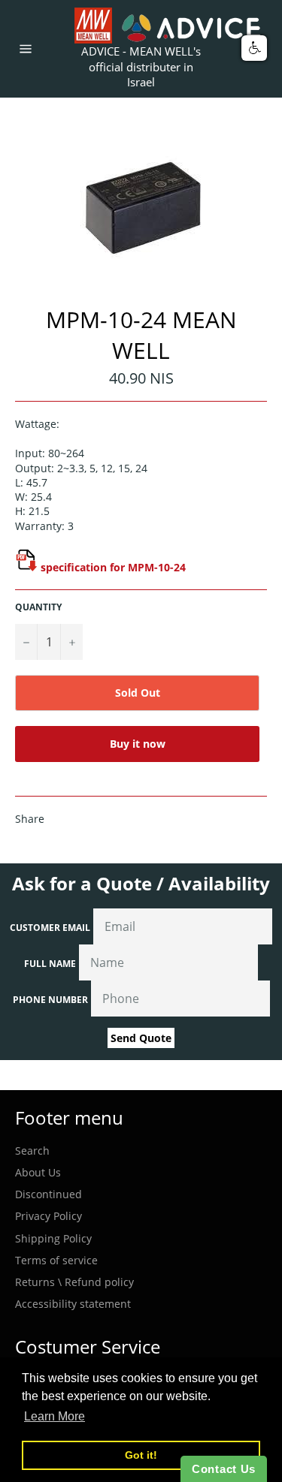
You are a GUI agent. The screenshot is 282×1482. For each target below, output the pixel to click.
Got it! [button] (141, 1455)
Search (32, 1150)
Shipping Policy (53, 1238)
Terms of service (56, 1260)
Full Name (50, 963)
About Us (38, 1172)
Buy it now (137, 743)
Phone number (50, 999)
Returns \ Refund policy (74, 1282)
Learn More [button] (54, 1416)
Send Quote (141, 1038)
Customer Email (50, 927)
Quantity (38, 607)
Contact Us (224, 1468)
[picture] (26, 567)
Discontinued (48, 1194)
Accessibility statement (73, 1304)
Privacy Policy (48, 1216)
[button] (254, 48)
